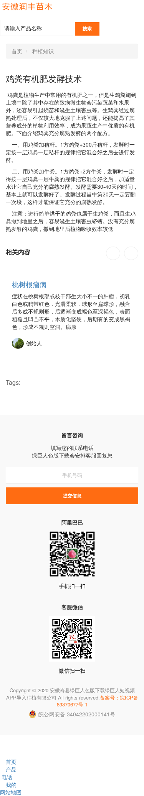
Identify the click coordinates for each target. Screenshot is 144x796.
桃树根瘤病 (29, 284)
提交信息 (72, 496)
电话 (7, 777)
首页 (17, 51)
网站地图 (11, 792)
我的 (11, 784)
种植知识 (43, 51)
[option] (72, 311)
